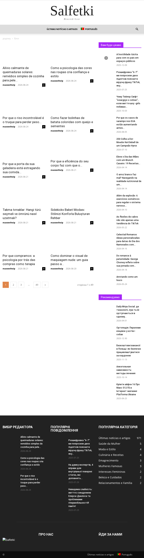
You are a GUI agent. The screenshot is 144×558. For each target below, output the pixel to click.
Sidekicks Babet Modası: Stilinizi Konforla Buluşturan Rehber (70, 214)
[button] (136, 29)
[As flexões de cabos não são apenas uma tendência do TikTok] (106, 220)
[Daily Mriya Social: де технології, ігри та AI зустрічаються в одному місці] (106, 310)
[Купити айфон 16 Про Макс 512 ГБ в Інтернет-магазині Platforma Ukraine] (106, 388)
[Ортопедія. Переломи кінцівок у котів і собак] (106, 331)
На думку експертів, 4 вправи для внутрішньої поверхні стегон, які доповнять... (80, 472)
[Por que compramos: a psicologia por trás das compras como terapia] (24, 240)
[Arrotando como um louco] (106, 280)
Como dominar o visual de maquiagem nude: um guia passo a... (69, 260)
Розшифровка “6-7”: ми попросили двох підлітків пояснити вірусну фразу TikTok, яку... (128, 79)
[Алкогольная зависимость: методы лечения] (106, 370)
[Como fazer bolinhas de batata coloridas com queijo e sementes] (72, 103)
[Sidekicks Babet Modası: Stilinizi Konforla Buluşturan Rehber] (72, 194)
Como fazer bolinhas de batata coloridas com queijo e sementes (72, 122)
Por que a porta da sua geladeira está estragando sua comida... (21, 168)
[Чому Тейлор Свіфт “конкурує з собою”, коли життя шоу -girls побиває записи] (106, 100)
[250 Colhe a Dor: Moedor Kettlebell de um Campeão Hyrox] (106, 142)
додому (7, 38)
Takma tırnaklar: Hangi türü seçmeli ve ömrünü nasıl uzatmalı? (22, 214)
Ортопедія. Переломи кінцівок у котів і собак (128, 331)
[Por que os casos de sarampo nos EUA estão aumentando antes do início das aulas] (106, 121)
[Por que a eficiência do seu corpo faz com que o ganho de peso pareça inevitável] (72, 147)
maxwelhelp (9, 84)
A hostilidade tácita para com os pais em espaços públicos (127, 57)
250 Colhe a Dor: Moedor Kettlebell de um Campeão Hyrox (127, 142)
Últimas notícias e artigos (62, 29)
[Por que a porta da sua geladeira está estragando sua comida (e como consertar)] (24, 148)
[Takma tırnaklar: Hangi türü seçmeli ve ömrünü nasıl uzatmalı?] (24, 194)
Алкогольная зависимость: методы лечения (125, 370)
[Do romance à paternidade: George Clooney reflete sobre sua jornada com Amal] (106, 259)
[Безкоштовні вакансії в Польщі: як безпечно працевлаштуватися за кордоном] (106, 349)
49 (37, 284)
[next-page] (45, 285)
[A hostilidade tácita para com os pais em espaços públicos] (106, 58)
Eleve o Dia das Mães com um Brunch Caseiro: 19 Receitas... (128, 160)
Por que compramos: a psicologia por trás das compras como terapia (19, 260)
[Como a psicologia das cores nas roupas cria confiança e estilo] (72, 52)
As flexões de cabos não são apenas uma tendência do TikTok (127, 220)
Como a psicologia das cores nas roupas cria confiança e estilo (71, 72)
